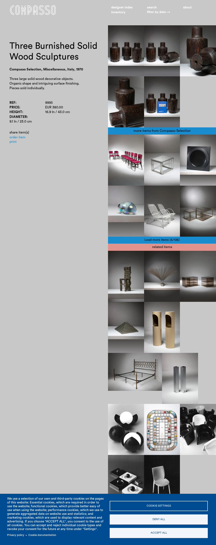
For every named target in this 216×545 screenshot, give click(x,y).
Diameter (18, 117)
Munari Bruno (175, 358)
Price (14, 107)
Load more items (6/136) (162, 239)
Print (13, 141)
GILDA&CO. (120, 409)
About (187, 7)
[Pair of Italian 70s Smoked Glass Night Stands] (198, 276)
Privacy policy (15, 535)
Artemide (118, 414)
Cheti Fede (119, 307)
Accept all (159, 533)
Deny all (159, 519)
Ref (12, 102)
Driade (188, 414)
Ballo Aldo (132, 418)
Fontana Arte (193, 256)
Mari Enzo (154, 307)
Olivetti (153, 409)
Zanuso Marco (158, 460)
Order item (17, 137)
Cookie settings (159, 506)
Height (15, 112)
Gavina (152, 465)
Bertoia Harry (157, 256)
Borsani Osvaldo (123, 358)
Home (33, 10)
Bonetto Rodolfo (195, 409)
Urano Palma (120, 256)
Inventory (118, 12)
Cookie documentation (42, 535)
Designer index (122, 7)
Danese (169, 307)
